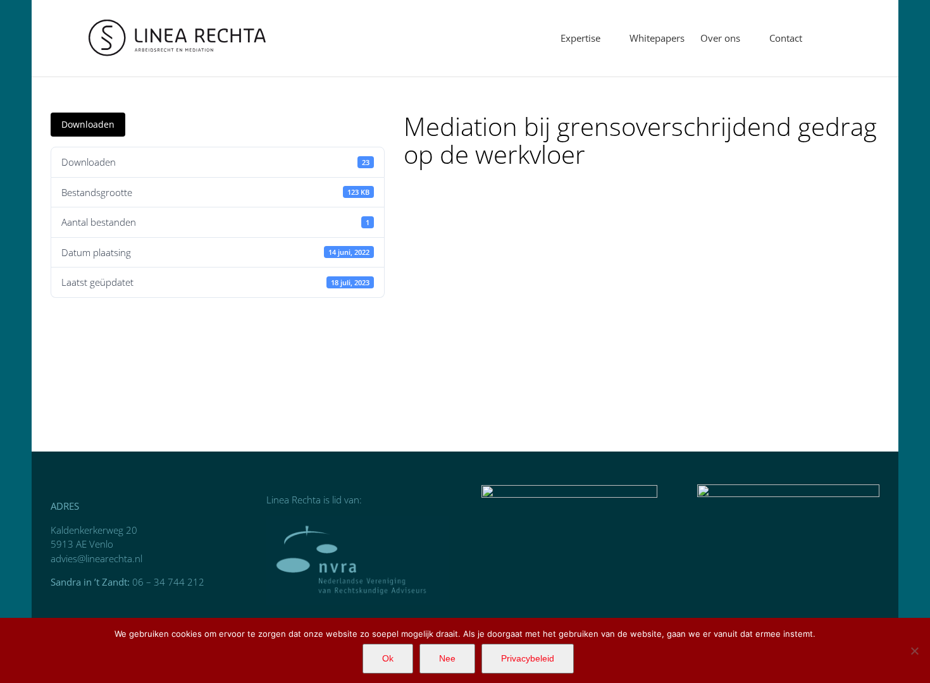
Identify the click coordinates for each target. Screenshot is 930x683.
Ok (388, 658)
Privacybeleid (527, 658)
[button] (822, 38)
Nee (447, 658)
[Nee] (914, 650)
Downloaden (88, 124)
